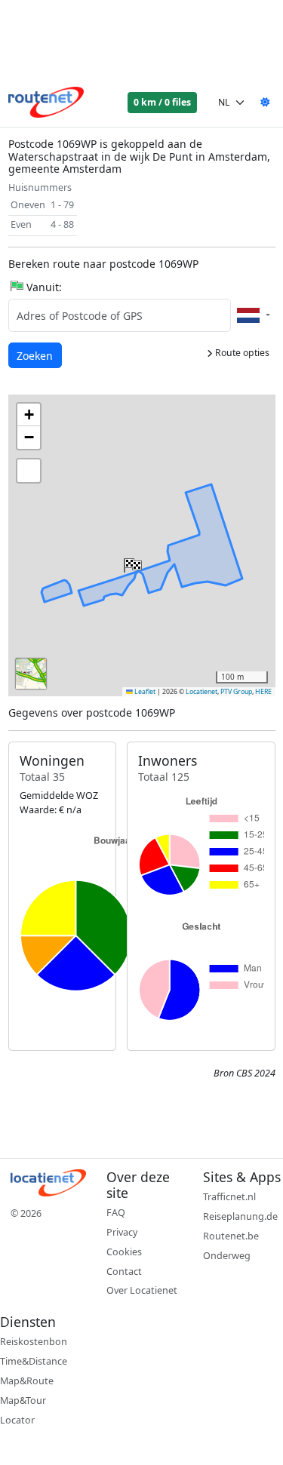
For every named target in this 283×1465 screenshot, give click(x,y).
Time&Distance (33, 1361)
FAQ (115, 1212)
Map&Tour (23, 1400)
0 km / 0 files (162, 102)
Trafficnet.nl (229, 1196)
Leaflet (144, 691)
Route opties (241, 352)
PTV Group (236, 691)
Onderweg (227, 1255)
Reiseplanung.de (240, 1216)
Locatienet (201, 691)
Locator (17, 1420)
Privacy (121, 1232)
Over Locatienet (141, 1290)
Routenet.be (231, 1236)
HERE (263, 691)
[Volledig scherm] (28, 470)
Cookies (124, 1251)
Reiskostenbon (33, 1341)
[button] (131, 562)
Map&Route (27, 1380)
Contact (124, 1271)
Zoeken (36, 355)
